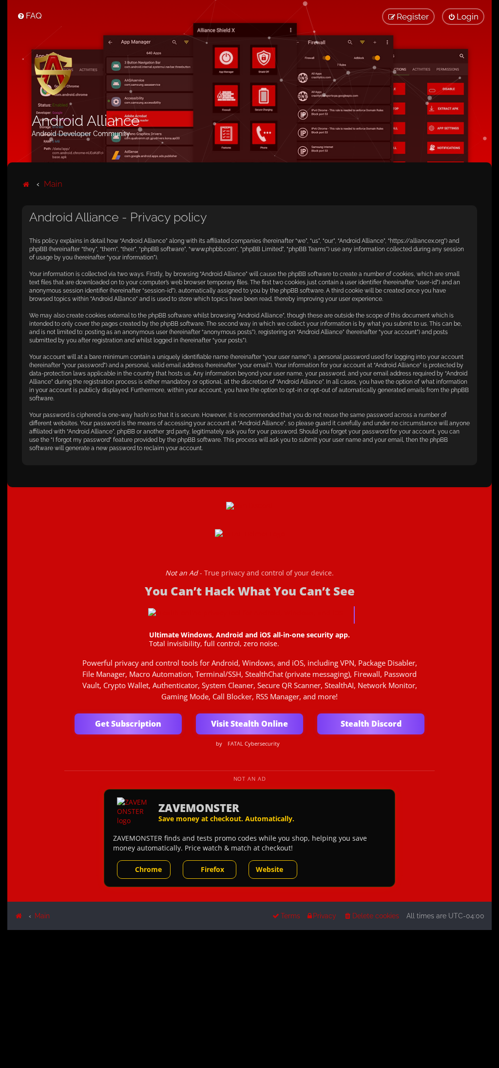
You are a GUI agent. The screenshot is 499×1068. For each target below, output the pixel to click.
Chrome (148, 869)
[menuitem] (29, 15)
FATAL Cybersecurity (254, 743)
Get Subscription (128, 723)
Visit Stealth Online (249, 723)
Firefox (212, 869)
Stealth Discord (371, 723)
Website (269, 869)
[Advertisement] (249, 998)
